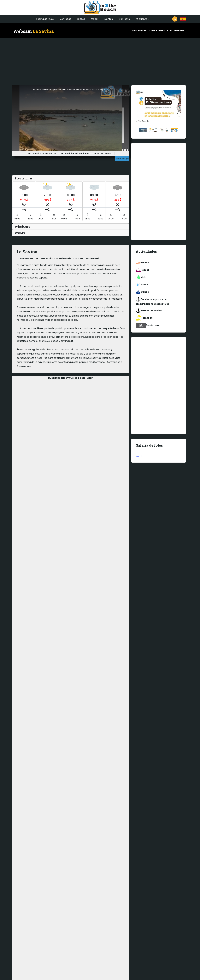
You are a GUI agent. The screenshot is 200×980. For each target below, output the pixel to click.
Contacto (124, 19)
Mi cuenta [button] (141, 19)
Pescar (145, 270)
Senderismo (153, 325)
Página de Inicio (45, 19)
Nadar (144, 284)
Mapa (94, 19)
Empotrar (121, 158)
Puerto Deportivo (151, 310)
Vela (143, 277)
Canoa (145, 292)
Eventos (108, 19)
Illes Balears (139, 30)
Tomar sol (147, 317)
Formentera (177, 30)
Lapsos (81, 19)
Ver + (139, 456)
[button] (183, 19)
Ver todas (65, 19)
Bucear (145, 262)
